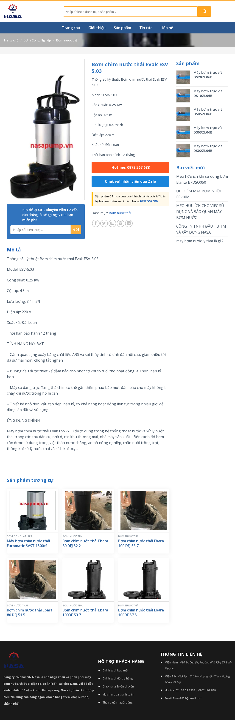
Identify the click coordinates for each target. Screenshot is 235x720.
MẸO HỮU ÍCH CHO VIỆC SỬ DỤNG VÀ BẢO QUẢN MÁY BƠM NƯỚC (200, 211)
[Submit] (204, 11)
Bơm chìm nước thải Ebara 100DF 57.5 (141, 612)
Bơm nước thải (67, 40)
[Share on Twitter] (104, 223)
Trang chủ (71, 27)
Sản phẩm (122, 27)
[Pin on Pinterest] (120, 223)
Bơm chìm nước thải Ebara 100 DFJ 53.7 (141, 543)
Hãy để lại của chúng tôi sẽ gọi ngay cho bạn (50, 214)
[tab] (14, 250)
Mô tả (14, 249)
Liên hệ (166, 27)
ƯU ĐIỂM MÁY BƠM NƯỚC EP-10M (199, 193)
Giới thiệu (97, 27)
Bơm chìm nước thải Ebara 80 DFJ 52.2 (85, 543)
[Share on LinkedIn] (129, 223)
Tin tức (145, 27)
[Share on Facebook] (96, 223)
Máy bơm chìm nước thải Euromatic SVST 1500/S (28, 543)
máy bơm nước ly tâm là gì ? (200, 240)
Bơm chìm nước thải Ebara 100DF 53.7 (85, 612)
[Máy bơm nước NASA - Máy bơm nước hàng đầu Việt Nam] (29, 11)
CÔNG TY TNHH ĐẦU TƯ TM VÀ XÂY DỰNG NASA (201, 229)
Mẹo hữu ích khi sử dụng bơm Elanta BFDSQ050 (202, 179)
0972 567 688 (148, 201)
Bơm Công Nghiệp (37, 40)
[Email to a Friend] (112, 223)
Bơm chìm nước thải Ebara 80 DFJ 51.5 (30, 612)
